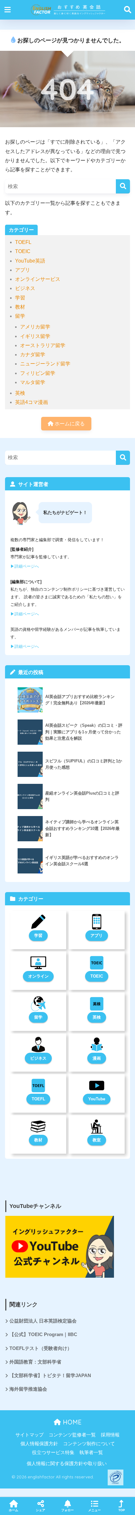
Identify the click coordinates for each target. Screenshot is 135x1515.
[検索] (123, 186)
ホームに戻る (69, 423)
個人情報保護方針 (39, 1443)
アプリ (22, 270)
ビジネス (25, 288)
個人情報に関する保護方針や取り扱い (67, 1463)
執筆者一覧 (91, 1452)
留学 (20, 316)
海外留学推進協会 (28, 1389)
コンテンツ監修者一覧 (72, 1434)
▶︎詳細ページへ (24, 566)
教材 (20, 307)
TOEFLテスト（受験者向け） (40, 1348)
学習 (20, 297)
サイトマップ (29, 1434)
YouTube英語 (30, 260)
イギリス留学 (35, 336)
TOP (121, 1510)
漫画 (97, 1058)
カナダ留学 (32, 354)
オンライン (38, 976)
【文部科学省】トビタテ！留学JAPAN (50, 1375)
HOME (71, 1422)
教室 (97, 1140)
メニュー (94, 1510)
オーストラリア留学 (42, 345)
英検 (20, 393)
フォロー (67, 1510)
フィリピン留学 (37, 373)
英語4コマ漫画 (31, 402)
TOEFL (23, 242)
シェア (40, 1510)
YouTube (96, 1099)
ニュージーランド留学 (45, 363)
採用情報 (110, 1434)
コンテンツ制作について (89, 1443)
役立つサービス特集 (53, 1452)
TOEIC (22, 251)
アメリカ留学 (35, 326)
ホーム (13, 1510)
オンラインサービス (37, 279)
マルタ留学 (32, 382)
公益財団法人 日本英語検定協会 (43, 1320)
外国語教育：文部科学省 (35, 1361)
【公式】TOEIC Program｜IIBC (43, 1334)
